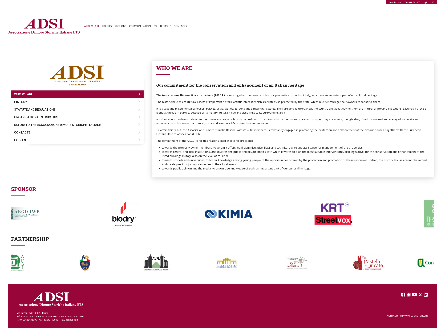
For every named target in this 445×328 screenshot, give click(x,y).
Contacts (180, 26)
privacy (405, 315)
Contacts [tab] (22, 132)
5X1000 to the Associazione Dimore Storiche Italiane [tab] (57, 125)
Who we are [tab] (23, 94)
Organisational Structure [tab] (36, 117)
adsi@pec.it (72, 319)
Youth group (162, 26)
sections (120, 26)
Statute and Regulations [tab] (35, 109)
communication (140, 26)
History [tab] (20, 102)
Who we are (91, 26)
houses (107, 26)
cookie (415, 315)
